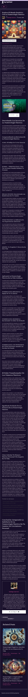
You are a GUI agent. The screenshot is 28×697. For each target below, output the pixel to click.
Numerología (14, 653)
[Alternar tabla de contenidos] (16, 115)
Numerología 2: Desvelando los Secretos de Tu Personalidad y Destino (13, 514)
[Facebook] (9, 611)
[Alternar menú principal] (4, 6)
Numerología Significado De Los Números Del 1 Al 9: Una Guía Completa (13, 510)
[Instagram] (13, 611)
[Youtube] (18, 611)
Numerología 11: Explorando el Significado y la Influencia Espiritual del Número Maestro (13, 506)
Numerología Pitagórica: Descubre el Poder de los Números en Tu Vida (13, 502)
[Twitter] (16, 611)
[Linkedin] (14, 611)
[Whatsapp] (11, 611)
